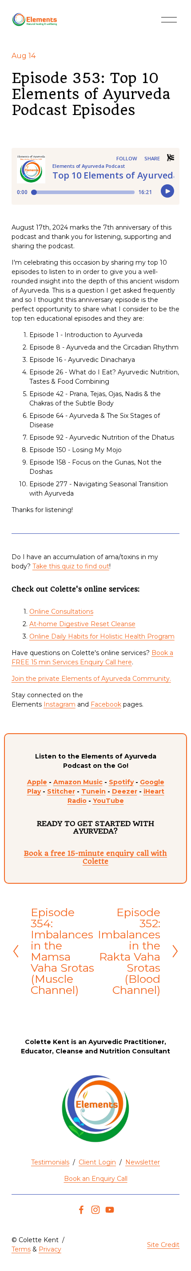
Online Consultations (61, 612)
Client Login (97, 1162)
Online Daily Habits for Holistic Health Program (102, 636)
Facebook (106, 704)
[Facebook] (81, 1209)
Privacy (50, 1249)
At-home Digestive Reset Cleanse (82, 624)
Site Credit (163, 1245)
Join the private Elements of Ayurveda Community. (91, 679)
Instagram (60, 704)
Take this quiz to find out (70, 566)
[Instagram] (95, 1209)
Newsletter (142, 1162)
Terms (21, 1249)
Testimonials (50, 1162)
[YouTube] (109, 1209)
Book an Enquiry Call (95, 1179)
